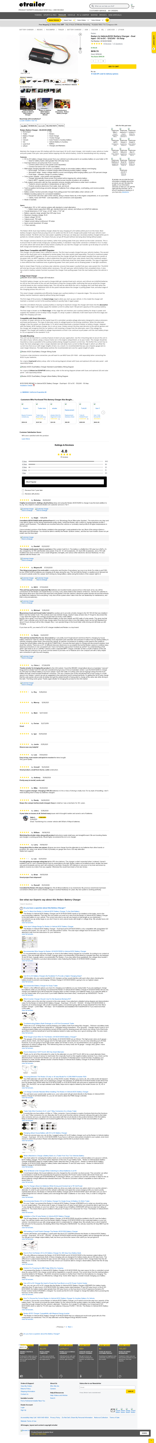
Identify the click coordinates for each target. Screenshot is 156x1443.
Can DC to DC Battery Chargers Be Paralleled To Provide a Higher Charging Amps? (53, 976)
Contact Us (24, 1394)
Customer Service (97, 11)
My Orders (113, 11)
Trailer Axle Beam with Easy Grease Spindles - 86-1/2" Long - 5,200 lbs (41, 416)
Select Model (95, 20)
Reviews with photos (32, 494)
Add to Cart (114, 66)
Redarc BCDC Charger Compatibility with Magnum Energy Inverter (47, 1313)
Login (23, 1407)
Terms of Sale (114, 1417)
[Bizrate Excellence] (28, 1430)
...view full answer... (28, 922)
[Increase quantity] (103, 61)
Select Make (81, 20)
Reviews (107, 44)
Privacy (81, 1392)
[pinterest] (123, 1410)
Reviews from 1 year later (34, 490)
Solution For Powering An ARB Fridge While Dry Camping (43, 1268)
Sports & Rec (50, 15)
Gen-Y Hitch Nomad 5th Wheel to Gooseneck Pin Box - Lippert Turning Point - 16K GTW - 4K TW (98, 416)
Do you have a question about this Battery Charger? (44, 908)
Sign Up (23, 1410)
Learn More (26, 439)
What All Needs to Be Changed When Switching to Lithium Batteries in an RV (50, 1171)
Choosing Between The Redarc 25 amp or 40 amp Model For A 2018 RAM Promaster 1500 (55, 1077)
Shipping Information (28, 1391)
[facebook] (118, 1410)
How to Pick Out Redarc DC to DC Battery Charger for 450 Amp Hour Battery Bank (52, 1253)
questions (125, 192)
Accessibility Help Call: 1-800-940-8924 (35, 1417)
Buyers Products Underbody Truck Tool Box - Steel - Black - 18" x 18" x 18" (27, 416)
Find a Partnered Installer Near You (33, 1401)
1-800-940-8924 (58, 10)
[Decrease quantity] (93, 61)
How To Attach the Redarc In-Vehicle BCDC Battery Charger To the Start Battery (51, 911)
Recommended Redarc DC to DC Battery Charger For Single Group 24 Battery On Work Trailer (57, 1201)
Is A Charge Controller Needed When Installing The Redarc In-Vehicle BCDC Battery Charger (56, 1092)
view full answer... (28, 934)
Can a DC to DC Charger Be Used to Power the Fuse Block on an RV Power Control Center (55, 1283)
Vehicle (71, 15)
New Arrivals (115, 15)
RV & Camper (83, 15)
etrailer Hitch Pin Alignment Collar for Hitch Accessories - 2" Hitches (56, 416)
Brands (103, 15)
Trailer (62, 15)
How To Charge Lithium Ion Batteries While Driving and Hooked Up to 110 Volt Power (53, 1186)
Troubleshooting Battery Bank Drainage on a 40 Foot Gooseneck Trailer (49, 1023)
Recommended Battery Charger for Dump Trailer (41, 986)
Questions (118, 44)
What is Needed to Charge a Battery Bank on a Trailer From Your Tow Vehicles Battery (54, 1156)
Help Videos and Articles (58, 1395)
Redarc (93, 33)
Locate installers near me (28, 121)
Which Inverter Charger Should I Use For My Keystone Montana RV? (47, 999)
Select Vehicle (54, 20)
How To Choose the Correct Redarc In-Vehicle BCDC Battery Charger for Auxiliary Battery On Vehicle (59, 1298)
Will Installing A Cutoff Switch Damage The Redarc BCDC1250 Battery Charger (51, 1231)
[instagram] (128, 1410)
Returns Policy (26, 1389)
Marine (94, 15)
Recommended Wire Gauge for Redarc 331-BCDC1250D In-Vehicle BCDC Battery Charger (55, 951)
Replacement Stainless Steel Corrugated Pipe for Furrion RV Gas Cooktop (70, 416)
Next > (70, 1327)
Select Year (68, 20)
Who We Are (54, 1386)
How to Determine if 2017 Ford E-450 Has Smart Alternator (44, 1052)
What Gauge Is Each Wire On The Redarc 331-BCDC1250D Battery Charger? (50, 1037)
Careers (53, 1389)
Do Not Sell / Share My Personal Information (77, 1417)
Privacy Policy (55, 1417)
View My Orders (26, 1386)
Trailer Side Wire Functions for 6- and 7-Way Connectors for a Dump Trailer (50, 1111)
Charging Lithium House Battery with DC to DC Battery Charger (45, 1133)
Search (52, 1398)
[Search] (92, 6)
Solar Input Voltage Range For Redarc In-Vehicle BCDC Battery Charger (48, 926)
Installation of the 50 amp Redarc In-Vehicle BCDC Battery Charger (47, 1216)
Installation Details (26, 385)
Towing (38, 15)
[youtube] (133, 1410)
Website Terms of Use (28, 1421)
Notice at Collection (101, 1417)
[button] (103, 413)
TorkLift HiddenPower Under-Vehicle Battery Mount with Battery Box (84, 416)
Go (107, 20)
